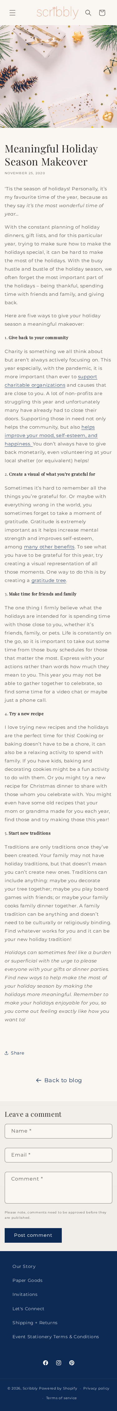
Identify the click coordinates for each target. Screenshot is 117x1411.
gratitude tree (49, 580)
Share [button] (17, 1053)
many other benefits (49, 547)
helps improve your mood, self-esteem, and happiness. (51, 435)
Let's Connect (28, 1308)
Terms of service (61, 1398)
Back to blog (63, 1080)
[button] (12, 13)
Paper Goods (27, 1280)
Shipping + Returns (35, 1322)
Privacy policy (96, 1388)
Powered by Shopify (58, 1388)
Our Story (24, 1266)
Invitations (25, 1294)
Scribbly (31, 1388)
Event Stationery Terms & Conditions (55, 1336)
